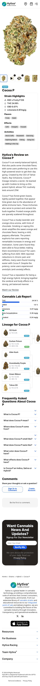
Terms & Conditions (14, 681)
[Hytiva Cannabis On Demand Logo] (10, 4)
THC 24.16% (13, 103)
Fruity (7, 118)
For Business (9, 638)
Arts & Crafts (9, 136)
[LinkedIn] (22, 616)
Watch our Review (10, 289)
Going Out (30, 140)
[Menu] (37, 4)
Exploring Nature (11, 140)
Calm (7, 127)
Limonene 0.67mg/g (16, 110)
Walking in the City (11, 144)
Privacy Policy (20, 558)
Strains (11, 576)
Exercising (29, 136)
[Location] (25, 4)
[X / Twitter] (17, 616)
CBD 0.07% (12, 106)
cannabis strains (26, 600)
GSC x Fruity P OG (15, 100)
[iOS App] (20, 623)
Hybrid (18, 576)
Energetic (15, 127)
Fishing (22, 140)
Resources (8, 631)
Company (7, 658)
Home (4, 576)
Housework (20, 136)
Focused (23, 127)
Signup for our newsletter (20, 537)
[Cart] (31, 4)
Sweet (14, 118)
